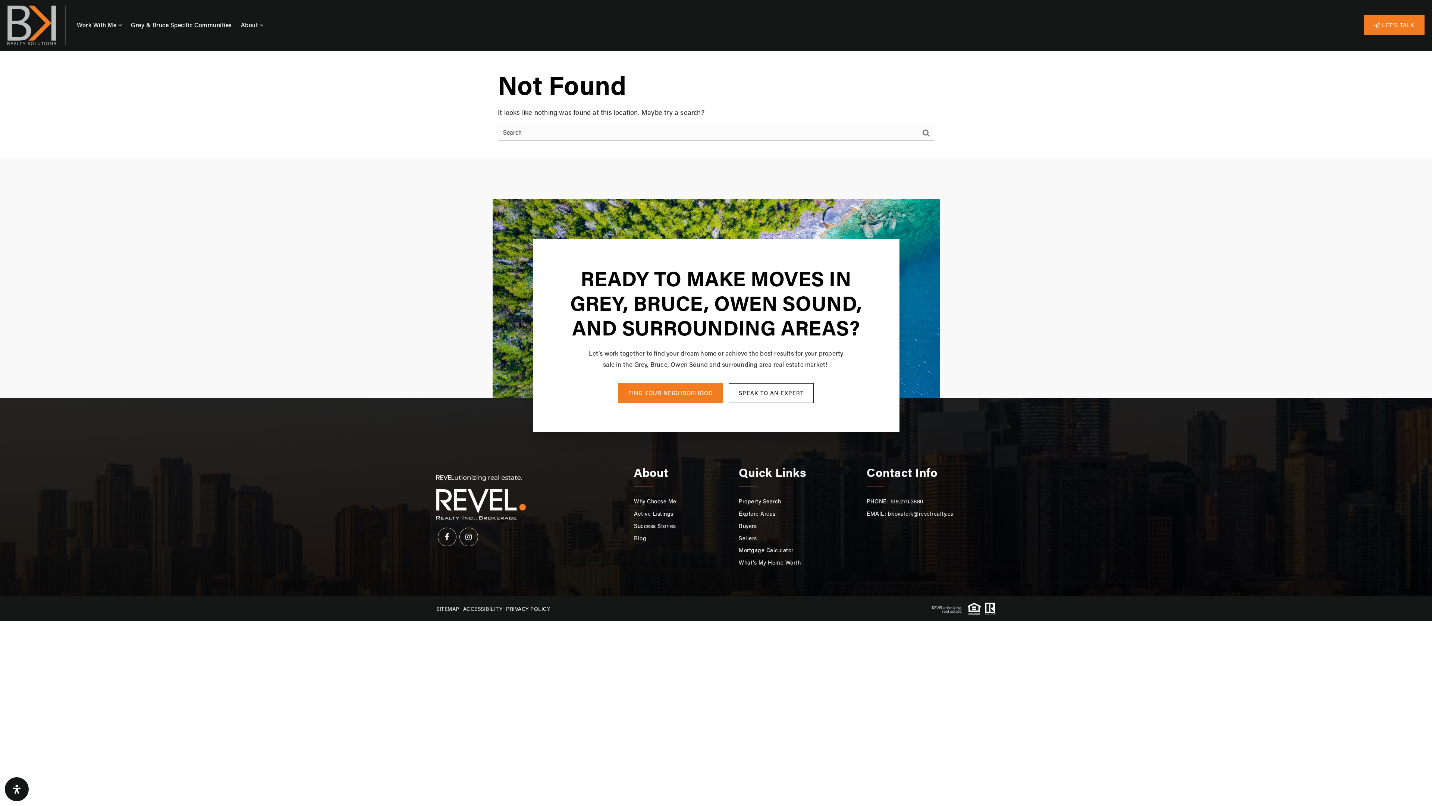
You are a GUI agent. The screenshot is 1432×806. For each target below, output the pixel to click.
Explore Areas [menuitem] (757, 513)
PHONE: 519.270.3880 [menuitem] (895, 501)
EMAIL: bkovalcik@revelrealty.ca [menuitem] (910, 513)
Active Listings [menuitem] (653, 513)
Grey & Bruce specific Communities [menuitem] (181, 25)
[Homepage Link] (31, 24)
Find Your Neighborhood (670, 393)
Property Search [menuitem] (760, 501)
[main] (716, 105)
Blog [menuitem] (640, 538)
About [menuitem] (250, 25)
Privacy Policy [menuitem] (528, 608)
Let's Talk (1397, 25)
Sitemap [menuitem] (447, 608)
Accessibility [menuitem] (483, 608)
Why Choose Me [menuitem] (655, 501)
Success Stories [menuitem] (655, 525)
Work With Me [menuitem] (97, 25)
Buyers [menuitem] (748, 525)
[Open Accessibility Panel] (17, 789)
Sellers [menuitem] (748, 538)
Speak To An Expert (771, 393)
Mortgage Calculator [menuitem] (766, 550)
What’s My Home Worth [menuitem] (770, 562)
